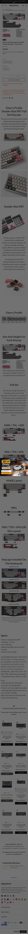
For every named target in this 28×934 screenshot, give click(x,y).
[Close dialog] (27, 458)
